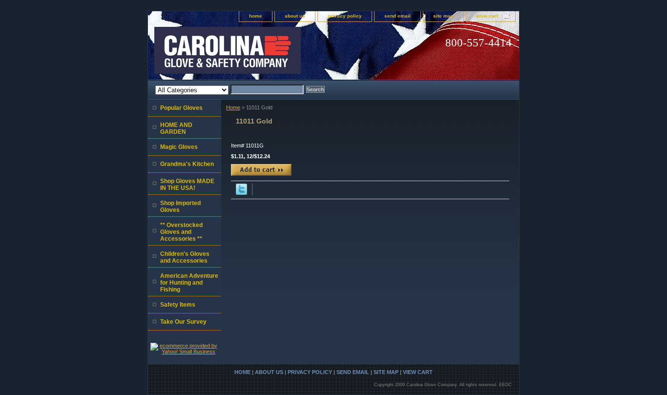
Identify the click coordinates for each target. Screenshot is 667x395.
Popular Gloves (181, 107)
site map (443, 16)
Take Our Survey (183, 321)
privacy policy (345, 16)
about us (295, 16)
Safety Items (177, 304)
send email (397, 16)
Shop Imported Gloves (180, 206)
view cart (487, 16)
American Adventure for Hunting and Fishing (189, 282)
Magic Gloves (179, 147)
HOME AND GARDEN (176, 128)
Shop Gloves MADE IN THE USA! (187, 184)
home (255, 16)
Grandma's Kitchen (187, 164)
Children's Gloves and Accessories (184, 257)
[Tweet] (241, 193)
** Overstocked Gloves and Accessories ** (181, 232)
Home (233, 107)
